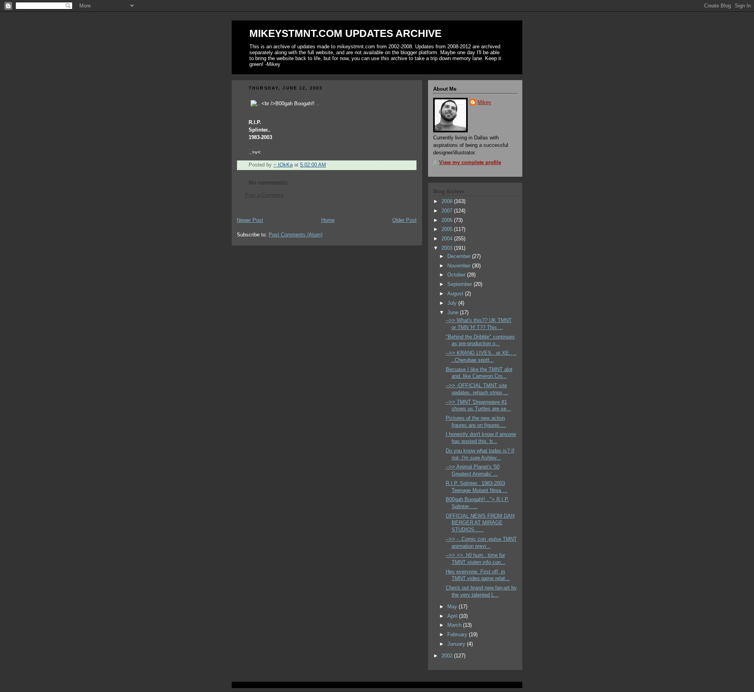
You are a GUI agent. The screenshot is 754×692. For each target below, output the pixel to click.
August (456, 294)
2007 (447, 211)
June (453, 312)
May (453, 607)
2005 (447, 229)
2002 (447, 656)
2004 (447, 239)
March (455, 625)
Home (328, 220)
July (452, 303)
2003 (447, 248)
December (459, 256)
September (460, 284)
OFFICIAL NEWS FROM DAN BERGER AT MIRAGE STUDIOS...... (480, 523)
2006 (447, 220)
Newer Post (250, 220)
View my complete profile (470, 162)
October (457, 275)
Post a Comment (264, 195)
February (458, 634)
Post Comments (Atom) (295, 235)
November (459, 266)
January (457, 644)
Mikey (484, 102)
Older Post (404, 220)
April (453, 616)
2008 (447, 201)
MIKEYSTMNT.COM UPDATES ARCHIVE (345, 33)
